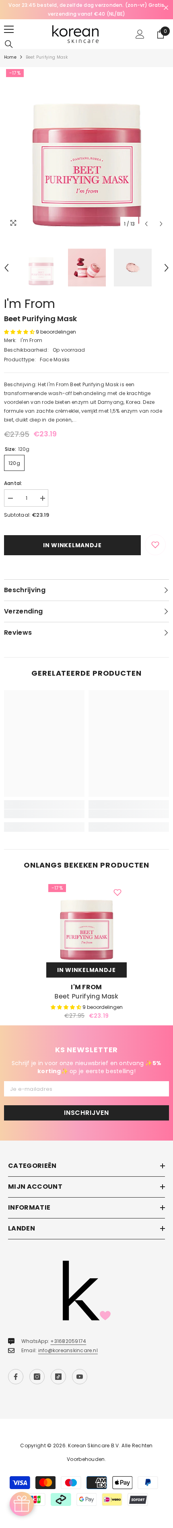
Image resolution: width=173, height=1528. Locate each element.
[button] (146, 224)
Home (10, 57)
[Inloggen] (140, 34)
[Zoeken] (9, 44)
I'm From (29, 303)
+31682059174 (68, 1341)
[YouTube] (79, 1376)
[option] (86, 9)
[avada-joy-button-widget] (22, 1504)
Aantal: (13, 483)
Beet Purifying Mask (86, 996)
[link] (44, 813)
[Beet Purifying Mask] (86, 922)
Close (166, 8)
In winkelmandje (72, 545)
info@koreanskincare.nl (68, 1350)
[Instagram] (37, 1376)
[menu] (9, 29)
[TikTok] (58, 1376)
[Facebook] (15, 1376)
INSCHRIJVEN (86, 1112)
